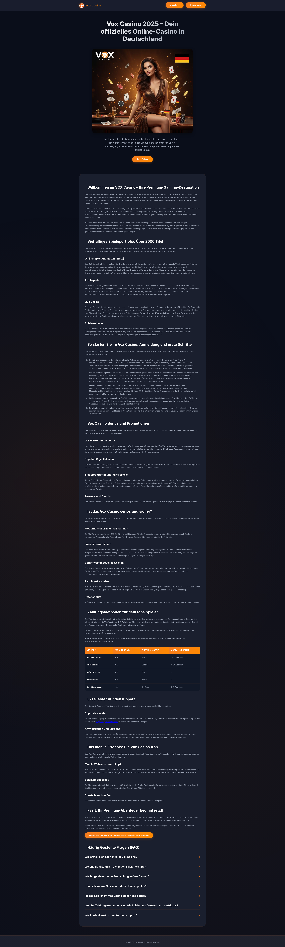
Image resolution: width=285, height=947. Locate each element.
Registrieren (195, 5)
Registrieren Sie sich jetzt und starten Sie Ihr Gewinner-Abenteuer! (119, 835)
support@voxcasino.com (107, 722)
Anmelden (174, 5)
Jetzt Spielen (142, 159)
